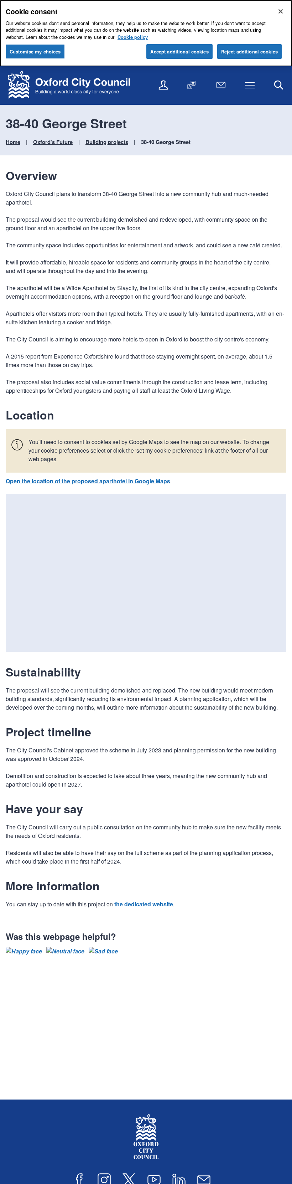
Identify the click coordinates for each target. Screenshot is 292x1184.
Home (13, 142)
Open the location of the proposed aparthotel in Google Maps (88, 481)
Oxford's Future (53, 142)
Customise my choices (35, 51)
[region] (146, 33)
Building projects (106, 142)
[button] (24, 951)
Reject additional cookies (249, 51)
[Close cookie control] (280, 11)
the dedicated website (143, 904)
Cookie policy (133, 37)
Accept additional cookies (179, 51)
